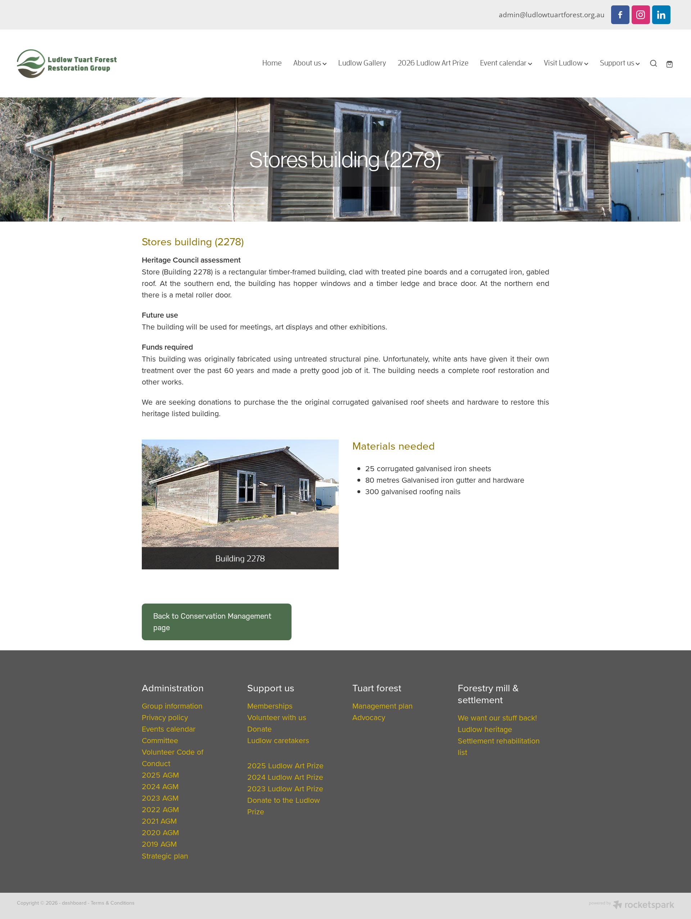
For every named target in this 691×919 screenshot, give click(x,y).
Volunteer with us (276, 717)
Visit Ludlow (564, 62)
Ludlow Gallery (362, 62)
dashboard (74, 902)
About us (307, 62)
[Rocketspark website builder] (631, 905)
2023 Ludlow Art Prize (285, 788)
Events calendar (168, 728)
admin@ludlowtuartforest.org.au (552, 14)
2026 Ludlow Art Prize (433, 62)
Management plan (382, 705)
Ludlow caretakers (278, 740)
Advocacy (368, 717)
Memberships (270, 705)
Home (272, 62)
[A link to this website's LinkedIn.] (661, 14)
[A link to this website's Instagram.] (641, 14)
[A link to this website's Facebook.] (620, 14)
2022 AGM (160, 809)
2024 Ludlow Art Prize (285, 777)
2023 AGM (160, 797)
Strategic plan (165, 855)
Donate (259, 728)
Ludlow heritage (485, 729)
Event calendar (504, 62)
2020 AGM (160, 832)
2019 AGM (159, 843)
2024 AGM (160, 786)
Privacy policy (165, 717)
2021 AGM (159, 820)
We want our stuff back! (497, 717)
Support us (618, 62)
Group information (172, 705)
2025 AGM (160, 774)
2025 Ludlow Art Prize (285, 765)
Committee (160, 740)
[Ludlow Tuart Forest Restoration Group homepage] (82, 63)
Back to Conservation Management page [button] (212, 621)
